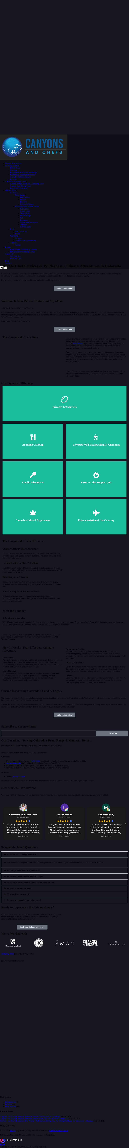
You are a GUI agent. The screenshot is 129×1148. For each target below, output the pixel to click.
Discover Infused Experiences (33, 521)
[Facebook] (0, 1144)
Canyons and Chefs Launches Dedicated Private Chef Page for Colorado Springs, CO (34, 1119)
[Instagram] (2, 1144)
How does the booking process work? (23, 854)
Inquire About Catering (33, 446)
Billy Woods (78, 343)
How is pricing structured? (18, 894)
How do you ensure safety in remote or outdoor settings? (31, 882)
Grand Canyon (19, 776)
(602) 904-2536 (7, 954)
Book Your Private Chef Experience (64, 406)
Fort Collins (35, 761)
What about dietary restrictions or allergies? (25, 876)
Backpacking (10, 1102)
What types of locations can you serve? (23, 870)
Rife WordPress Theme (58, 1130)
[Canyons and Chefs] (33, 159)
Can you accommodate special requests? (24, 900)
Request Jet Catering (96, 521)
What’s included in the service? (20, 888)
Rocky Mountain (13, 763)
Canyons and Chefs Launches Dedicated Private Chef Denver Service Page (30, 1116)
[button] (126, 824)
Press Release (10, 1106)
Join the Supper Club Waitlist (96, 483)
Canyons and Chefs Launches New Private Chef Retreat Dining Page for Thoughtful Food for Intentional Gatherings (46, 1121)
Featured (8, 1104)
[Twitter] (4, 1144)
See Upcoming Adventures (32, 483)
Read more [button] (23, 836)
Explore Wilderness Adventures (96, 447)
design (12, 1130)
